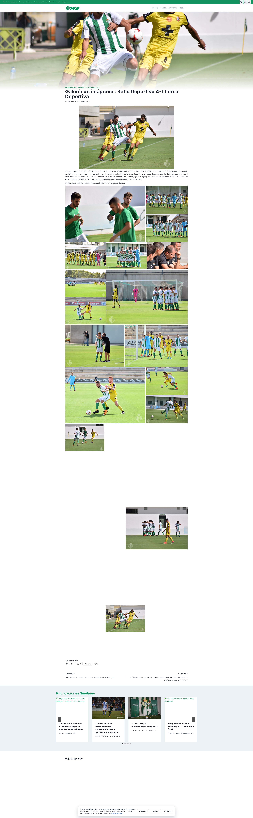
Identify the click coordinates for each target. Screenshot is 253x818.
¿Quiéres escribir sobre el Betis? (44, 2)
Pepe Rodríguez (103, 736)
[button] (105, 213)
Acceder (58, 2)
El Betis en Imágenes (168, 8)
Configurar (167, 811)
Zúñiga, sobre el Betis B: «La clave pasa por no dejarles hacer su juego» (71, 726)
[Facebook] (241, 2)
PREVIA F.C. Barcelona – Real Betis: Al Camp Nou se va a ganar (90, 675)
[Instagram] (249, 2)
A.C (63, 733)
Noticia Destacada (92, 87)
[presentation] (72, 708)
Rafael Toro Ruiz (73, 101)
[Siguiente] (193, 719)
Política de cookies (117, 813)
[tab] (122, 743)
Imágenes (81, 87)
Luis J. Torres (174, 733)
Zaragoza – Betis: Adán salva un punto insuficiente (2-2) (181, 726)
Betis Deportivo (71, 87)
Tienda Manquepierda (10, 2)
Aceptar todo (143, 811)
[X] (245, 2)
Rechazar (155, 811)
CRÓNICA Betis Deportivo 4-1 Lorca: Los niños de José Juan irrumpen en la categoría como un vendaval (159, 677)
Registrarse (66, 2)
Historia (155, 8)
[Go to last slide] (59, 719)
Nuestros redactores (25, 2)
